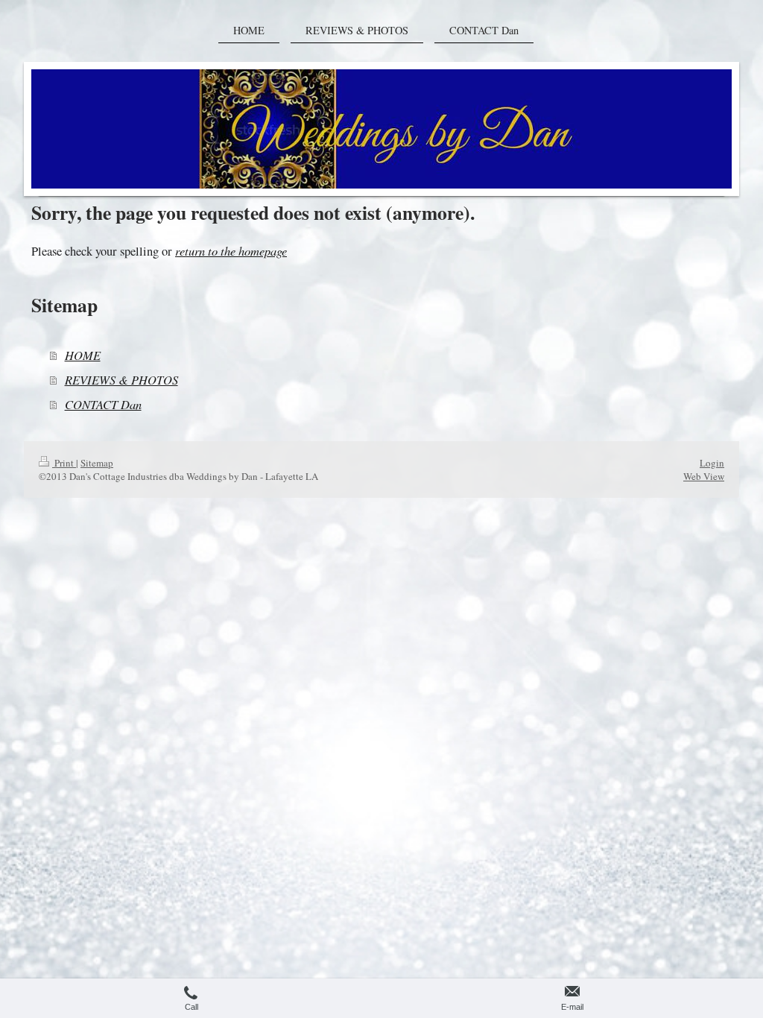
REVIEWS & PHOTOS (121, 379)
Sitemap (96, 463)
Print (64, 463)
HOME (83, 355)
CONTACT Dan (103, 404)
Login (712, 463)
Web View (703, 476)
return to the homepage (231, 250)
